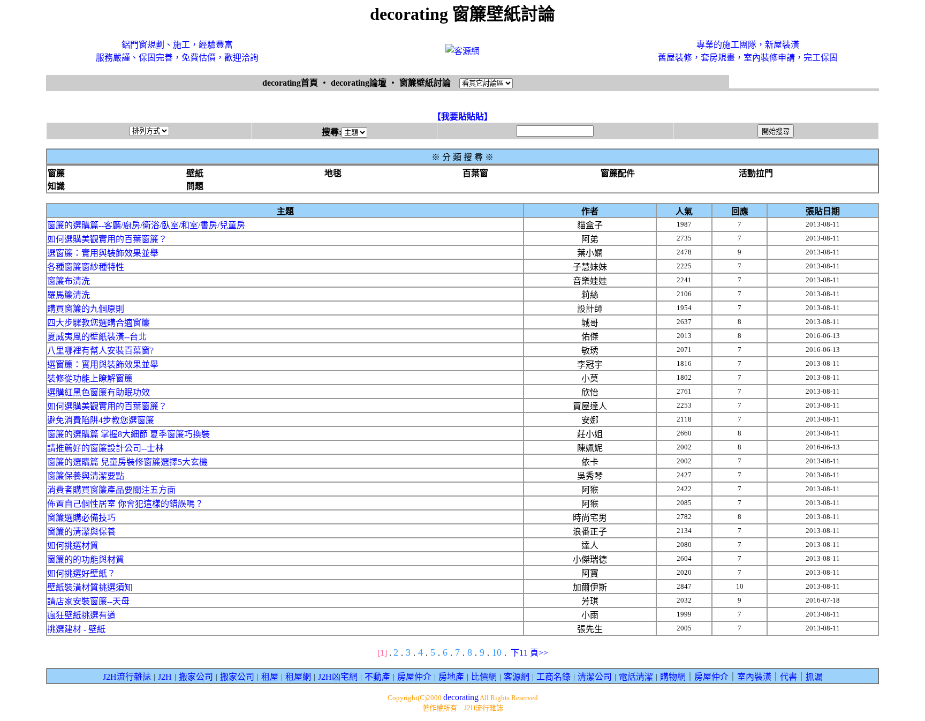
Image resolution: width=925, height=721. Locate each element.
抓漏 (814, 676)
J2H (165, 676)
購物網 (673, 676)
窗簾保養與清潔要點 (85, 475)
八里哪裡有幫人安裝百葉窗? (100, 350)
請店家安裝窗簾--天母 (88, 601)
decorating (461, 697)
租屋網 (298, 676)
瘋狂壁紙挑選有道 (81, 615)
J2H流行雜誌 (127, 676)
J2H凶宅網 (338, 676)
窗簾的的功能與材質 (85, 559)
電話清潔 (636, 676)
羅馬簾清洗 (68, 294)
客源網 (516, 676)
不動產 (377, 676)
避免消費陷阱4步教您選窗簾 (100, 420)
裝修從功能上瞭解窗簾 (90, 378)
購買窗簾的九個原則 (85, 308)
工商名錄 (553, 676)
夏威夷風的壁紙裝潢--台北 (97, 336)
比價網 (484, 676)
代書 (788, 676)
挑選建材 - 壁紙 (76, 629)
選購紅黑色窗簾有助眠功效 (98, 392)
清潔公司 (595, 676)
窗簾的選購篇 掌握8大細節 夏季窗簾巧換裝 (128, 434)
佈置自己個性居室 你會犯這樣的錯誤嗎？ (125, 503)
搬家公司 (196, 676)
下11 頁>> (529, 652)
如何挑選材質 (72, 545)
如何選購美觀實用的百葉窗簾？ (107, 239)
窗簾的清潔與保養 (81, 531)
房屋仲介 (414, 676)
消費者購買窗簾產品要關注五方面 (111, 489)
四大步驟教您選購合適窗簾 (98, 322)
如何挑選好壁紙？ (81, 573)
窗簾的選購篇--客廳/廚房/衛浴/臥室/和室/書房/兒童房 (146, 225)
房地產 (451, 676)
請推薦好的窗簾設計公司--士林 (105, 448)
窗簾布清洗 (68, 281)
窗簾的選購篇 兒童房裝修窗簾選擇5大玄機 (127, 462)
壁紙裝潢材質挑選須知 (90, 587)
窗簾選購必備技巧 (81, 517)
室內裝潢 (754, 676)
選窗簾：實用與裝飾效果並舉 (102, 253)
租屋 (269, 676)
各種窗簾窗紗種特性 (85, 267)
